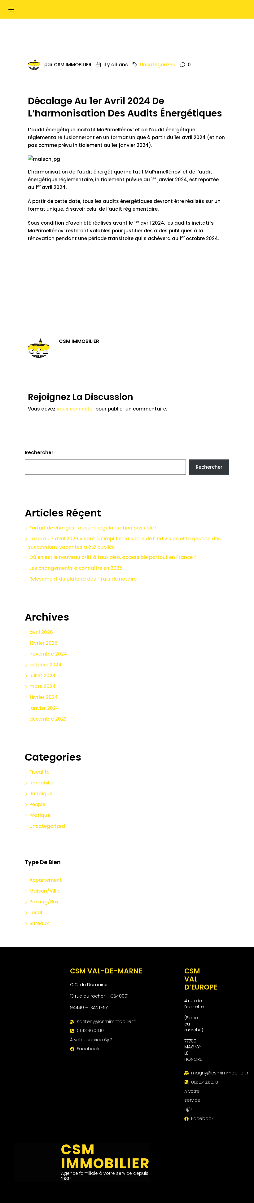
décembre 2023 (48, 719)
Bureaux (39, 923)
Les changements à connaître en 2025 (75, 568)
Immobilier (42, 782)
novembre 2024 (48, 654)
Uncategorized (158, 64)
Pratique (39, 815)
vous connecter (75, 409)
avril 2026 (41, 632)
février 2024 (43, 697)
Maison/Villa (44, 891)
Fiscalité (39, 772)
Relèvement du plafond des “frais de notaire (83, 579)
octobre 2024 (45, 664)
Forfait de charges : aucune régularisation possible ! (92, 528)
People (37, 804)
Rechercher (39, 452)
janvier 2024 (44, 708)
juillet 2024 (42, 675)
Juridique (40, 793)
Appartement (45, 880)
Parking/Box (43, 901)
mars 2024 (42, 686)
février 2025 (43, 643)
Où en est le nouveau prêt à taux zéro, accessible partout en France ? (112, 557)
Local (35, 912)
